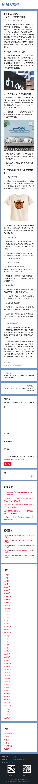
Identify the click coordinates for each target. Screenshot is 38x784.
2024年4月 (7, 651)
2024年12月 (7, 626)
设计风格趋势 (8, 746)
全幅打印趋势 (8, 734)
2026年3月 (7, 587)
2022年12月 (7, 700)
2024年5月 (7, 648)
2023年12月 (7, 663)
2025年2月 (7, 620)
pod (7, 365)
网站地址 (6, 449)
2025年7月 (7, 608)
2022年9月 (7, 709)
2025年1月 (7, 623)
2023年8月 (7, 675)
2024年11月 (7, 630)
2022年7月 (7, 715)
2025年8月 (7, 605)
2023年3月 (7, 690)
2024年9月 (7, 636)
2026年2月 (7, 590)
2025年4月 (7, 617)
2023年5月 (7, 684)
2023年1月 (7, 697)
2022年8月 (7, 712)
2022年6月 (7, 718)
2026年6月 (7, 581)
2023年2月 (7, 694)
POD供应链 (12, 365)
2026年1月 (7, 593)
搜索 (5, 473)
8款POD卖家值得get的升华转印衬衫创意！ (19, 546)
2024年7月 (7, 642)
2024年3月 (7, 654)
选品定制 (6, 749)
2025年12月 (7, 596)
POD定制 (19, 365)
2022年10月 (7, 706)
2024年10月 (7, 633)
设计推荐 (6, 743)
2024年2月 (7, 657)
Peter (7, 535)
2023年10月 (7, 669)
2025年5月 (7, 614)
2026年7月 (7, 578)
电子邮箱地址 (8, 441)
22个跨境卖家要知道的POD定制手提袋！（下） (19, 551)
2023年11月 (7, 666)
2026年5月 (7, 584)
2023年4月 (7, 687)
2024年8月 (7, 639)
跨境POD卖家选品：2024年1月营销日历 (19, 536)
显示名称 (7, 433)
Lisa (21, 20)
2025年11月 (7, 599)
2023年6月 (7, 681)
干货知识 (8, 363)
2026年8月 (7, 575)
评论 (5, 407)
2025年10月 (7, 602)
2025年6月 (7, 611)
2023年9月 (7, 672)
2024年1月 (7, 660)
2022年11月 (7, 703)
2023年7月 (7, 678)
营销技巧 (6, 740)
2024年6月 (7, 645)
